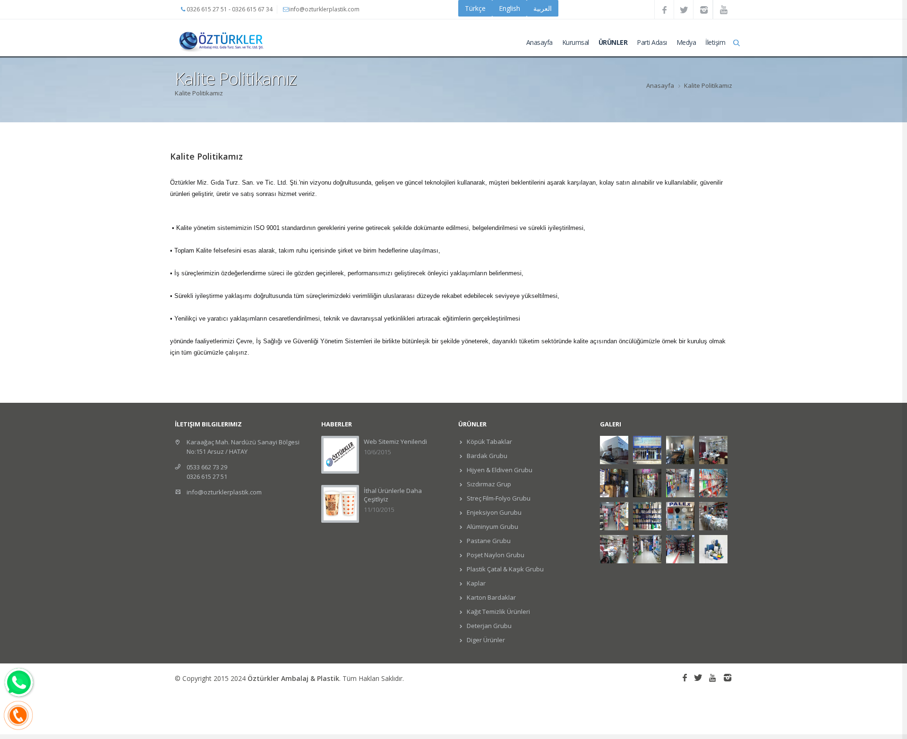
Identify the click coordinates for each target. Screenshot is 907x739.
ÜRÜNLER (613, 42)
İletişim (715, 42)
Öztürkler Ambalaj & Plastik (293, 678)
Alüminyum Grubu (491, 526)
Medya (686, 42)
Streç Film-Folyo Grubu (498, 498)
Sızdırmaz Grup (488, 484)
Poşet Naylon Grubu (494, 555)
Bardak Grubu (486, 455)
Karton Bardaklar (490, 597)
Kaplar (475, 583)
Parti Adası (652, 42)
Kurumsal (575, 42)
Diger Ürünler (485, 640)
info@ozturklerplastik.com (224, 492)
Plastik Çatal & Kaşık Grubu (504, 569)
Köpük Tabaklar (488, 441)
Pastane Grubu (488, 540)
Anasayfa (539, 42)
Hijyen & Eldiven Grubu (498, 470)
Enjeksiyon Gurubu (493, 512)
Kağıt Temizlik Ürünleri (497, 611)
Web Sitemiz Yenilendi (395, 441)
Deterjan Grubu (488, 625)
